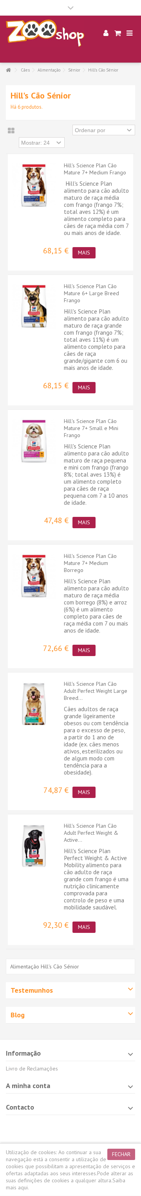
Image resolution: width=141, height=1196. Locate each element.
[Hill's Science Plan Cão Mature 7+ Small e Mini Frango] (34, 441)
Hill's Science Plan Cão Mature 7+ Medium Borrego (90, 563)
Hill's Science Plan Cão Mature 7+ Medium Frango (95, 169)
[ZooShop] (45, 33)
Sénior (74, 70)
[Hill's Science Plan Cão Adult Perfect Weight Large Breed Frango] (34, 704)
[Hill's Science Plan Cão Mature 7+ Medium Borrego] (34, 576)
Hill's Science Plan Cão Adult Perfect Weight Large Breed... (95, 690)
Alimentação (49, 70)
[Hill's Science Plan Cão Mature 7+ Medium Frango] (34, 185)
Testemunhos (32, 990)
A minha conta (28, 1085)
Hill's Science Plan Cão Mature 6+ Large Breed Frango (91, 293)
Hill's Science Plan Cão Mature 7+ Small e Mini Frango (91, 428)
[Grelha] (11, 131)
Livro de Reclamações (32, 1068)
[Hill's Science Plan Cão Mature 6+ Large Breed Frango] (34, 306)
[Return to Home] (8, 70)
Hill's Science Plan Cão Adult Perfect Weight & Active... (91, 832)
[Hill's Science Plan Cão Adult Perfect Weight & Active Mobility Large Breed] (34, 846)
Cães (25, 70)
